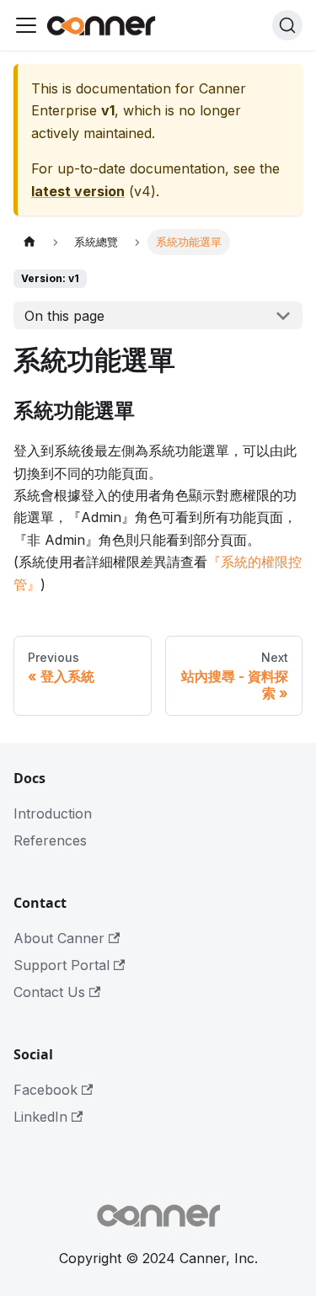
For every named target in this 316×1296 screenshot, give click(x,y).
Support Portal (61, 965)
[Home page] (29, 242)
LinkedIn (40, 1116)
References (50, 840)
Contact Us (49, 992)
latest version (78, 191)
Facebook (45, 1089)
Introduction (52, 813)
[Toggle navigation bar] (26, 25)
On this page (64, 315)
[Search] (287, 25)
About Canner (58, 938)
